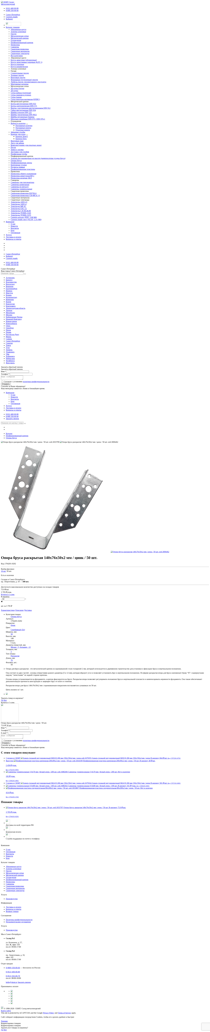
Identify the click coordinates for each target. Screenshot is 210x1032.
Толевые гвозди (17, 75)
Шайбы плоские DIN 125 (21, 112)
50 (12, 634)
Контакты (15, 228)
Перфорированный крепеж (17, 880)
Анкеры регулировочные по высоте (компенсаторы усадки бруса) (38, 158)
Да (2, 700)
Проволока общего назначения (23, 174)
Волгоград (10, 284)
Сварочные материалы (15, 888)
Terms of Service (64, 1013)
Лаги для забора (17, 143)
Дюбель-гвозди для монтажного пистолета (28, 82)
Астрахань (10, 278)
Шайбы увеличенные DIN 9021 (24, 115)
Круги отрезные (17, 64)
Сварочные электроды (15, 890)
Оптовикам (15, 233)
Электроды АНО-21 (19, 202)
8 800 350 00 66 (12, 10)
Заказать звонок (12, 419)
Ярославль (10, 363)
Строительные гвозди (20, 73)
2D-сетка (14, 91)
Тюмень (9, 350)
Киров (8, 302)
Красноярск (11, 306)
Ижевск (9, 291)
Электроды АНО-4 (18, 204)
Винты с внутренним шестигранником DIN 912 (30, 108)
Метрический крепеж (15, 875)
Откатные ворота (23, 130)
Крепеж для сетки (18, 134)
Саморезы (10, 884)
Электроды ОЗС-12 (19, 209)
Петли (13, 147)
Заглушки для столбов (20, 152)
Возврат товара (12, 911)
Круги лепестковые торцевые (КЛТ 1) (26, 62)
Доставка (28, 610)
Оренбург (10, 328)
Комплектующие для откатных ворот (26, 145)
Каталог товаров (13, 27)
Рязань (8, 337)
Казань (9, 295)
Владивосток (11, 282)
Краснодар (10, 304)
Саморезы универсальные (21, 189)
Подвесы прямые (18, 167)
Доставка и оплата (13, 237)
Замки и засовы (17, 150)
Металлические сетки (15, 873)
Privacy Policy (48, 1013)
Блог (13, 230)
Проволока (10, 882)
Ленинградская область (15, 308)
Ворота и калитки (18, 123)
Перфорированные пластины (23, 169)
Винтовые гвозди (18, 77)
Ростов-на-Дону (12, 334)
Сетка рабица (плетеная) (21, 93)
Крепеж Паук (21, 139)
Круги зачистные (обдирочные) (24, 60)
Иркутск (9, 293)
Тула (8, 348)
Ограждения (11, 877)
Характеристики (8, 610)
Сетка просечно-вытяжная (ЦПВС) (25, 99)
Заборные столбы (18, 132)
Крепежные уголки (19, 165)
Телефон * (5, 374)
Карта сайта (6, 1011)
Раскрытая (15, 656)
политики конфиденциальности (36, 382)
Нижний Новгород (14, 319)
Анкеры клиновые (13, 869)
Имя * (3, 371)
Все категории (17, 56)
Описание (19, 610)
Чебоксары (10, 358)
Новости (14, 226)
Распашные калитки (24, 126)
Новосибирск (11, 324)
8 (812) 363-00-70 (13, 976)
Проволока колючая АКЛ (21, 178)
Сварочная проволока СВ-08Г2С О (25, 195)
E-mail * (4, 733)
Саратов (9, 343)
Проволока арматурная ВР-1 (22, 176)
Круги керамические (19, 67)
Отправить (6, 384)
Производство (12, 899)
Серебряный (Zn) (18, 630)
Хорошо (4, 1021)
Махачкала (10, 313)
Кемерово (10, 299)
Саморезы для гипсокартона (22, 182)
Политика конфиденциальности (19, 920)
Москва (9, 315)
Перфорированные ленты (21, 163)
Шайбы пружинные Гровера (22, 117)
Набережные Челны (14, 317)
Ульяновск (10, 352)
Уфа (7, 354)
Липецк (9, 310)
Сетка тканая (16, 97)
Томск (8, 345)
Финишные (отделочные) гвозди (24, 80)
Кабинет (9, 19)
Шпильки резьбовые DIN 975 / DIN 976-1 (28, 119)
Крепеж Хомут (22, 136)
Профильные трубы (19, 154)
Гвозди (9, 871)
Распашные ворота (23, 128)
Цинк (13, 625)
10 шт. (3, 571)
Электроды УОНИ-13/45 (21, 213)
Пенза (8, 330)
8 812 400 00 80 (12, 8)
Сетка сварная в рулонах (21, 95)
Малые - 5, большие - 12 (21, 647)
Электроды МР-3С (18, 206)
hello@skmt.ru (11, 982)
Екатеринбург (11, 289)
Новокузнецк (11, 321)
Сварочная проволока (15, 886)
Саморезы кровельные (20, 185)
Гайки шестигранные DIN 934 (23, 110)
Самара (9, 339)
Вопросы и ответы (13, 239)
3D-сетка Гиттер (17, 88)
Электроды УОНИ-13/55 (21, 215)
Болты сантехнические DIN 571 (24, 106)
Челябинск (10, 361)
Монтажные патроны (19, 84)
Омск (8, 326)
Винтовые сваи (17, 141)
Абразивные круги (13, 866)
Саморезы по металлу (20, 187)
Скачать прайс (12, 17)
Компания (10, 222)
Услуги (9, 235)
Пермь (8, 332)
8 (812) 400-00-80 (13, 972)
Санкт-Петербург (13, 15)
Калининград (11, 297)
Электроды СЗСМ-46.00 (21, 211)
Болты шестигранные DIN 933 (23, 104)
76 (12, 660)
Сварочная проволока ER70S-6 (23, 193)
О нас (13, 224)
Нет (5, 700)
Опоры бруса (16, 160)
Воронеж (9, 286)
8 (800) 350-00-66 (13, 968)
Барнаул (9, 280)
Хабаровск (10, 356)
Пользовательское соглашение (18, 922)
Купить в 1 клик (7, 594)
